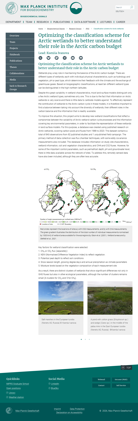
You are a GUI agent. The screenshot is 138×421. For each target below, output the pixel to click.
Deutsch (120, 11)
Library (12, 393)
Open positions (13, 388)
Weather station (16, 397)
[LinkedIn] (40, 58)
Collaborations (17, 73)
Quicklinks (13, 379)
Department (13, 22)
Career (120, 22)
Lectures (106, 22)
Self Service (121, 385)
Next (130, 311)
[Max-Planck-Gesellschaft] (10, 411)
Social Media (57, 379)
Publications (61, 22)
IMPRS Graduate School (17, 384)
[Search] (131, 7)
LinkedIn (55, 384)
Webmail (101, 379)
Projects (14, 48)
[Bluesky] (48, 58)
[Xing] (65, 58)
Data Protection (77, 409)
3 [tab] (89, 339)
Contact (101, 385)
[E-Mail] (73, 58)
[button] (130, 224)
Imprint (57, 409)
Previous (40, 311)
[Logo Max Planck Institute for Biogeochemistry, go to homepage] (56, 8)
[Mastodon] (57, 58)
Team (12, 42)
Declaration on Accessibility (69, 412)
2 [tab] (85, 339)
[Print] (81, 58)
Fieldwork (15, 54)
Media (13, 79)
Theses (13, 67)
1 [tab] (81, 339)
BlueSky (55, 388)
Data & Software (85, 22)
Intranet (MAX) (121, 379)
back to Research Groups (18, 88)
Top (128, 367)
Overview (14, 35)
